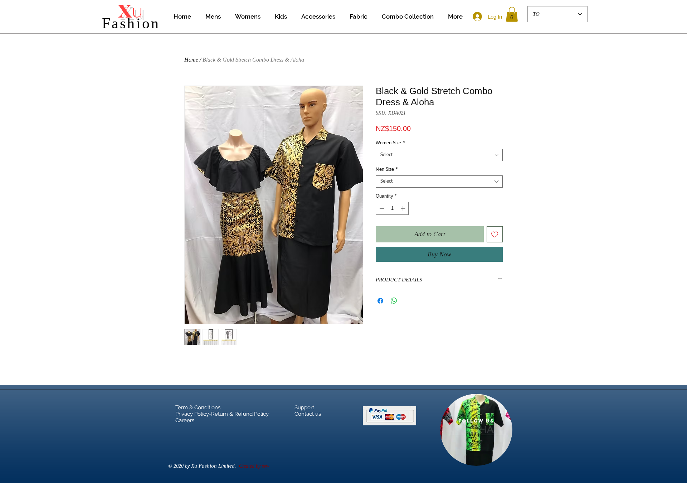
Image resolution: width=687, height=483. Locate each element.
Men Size (387, 169)
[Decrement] (381, 208)
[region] (476, 430)
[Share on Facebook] (380, 300)
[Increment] (403, 208)
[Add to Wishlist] (495, 234)
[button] (512, 14)
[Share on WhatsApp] (394, 300)
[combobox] (439, 155)
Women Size (390, 143)
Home (191, 60)
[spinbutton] (392, 208)
